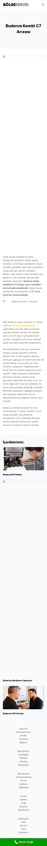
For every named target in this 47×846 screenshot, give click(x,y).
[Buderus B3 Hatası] (23, 458)
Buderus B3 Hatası (12, 474)
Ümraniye (23, 739)
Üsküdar (23, 761)
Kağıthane (23, 787)
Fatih (23, 822)
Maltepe (23, 758)
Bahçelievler (23, 751)
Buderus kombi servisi (23, 325)
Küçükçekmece (23, 732)
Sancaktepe (23, 773)
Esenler (23, 799)
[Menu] (43, 4)
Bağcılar (23, 742)
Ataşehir (23, 806)
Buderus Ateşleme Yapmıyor (17, 680)
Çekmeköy (23, 832)
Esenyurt (23, 728)
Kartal (23, 780)
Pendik (23, 735)
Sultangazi (23, 754)
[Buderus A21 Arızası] (23, 697)
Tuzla (23, 829)
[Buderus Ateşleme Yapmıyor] (23, 578)
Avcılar (23, 796)
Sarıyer (23, 825)
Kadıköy (23, 784)
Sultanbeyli (23, 818)
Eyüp (23, 803)
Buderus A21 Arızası (13, 713)
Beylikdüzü (23, 810)
